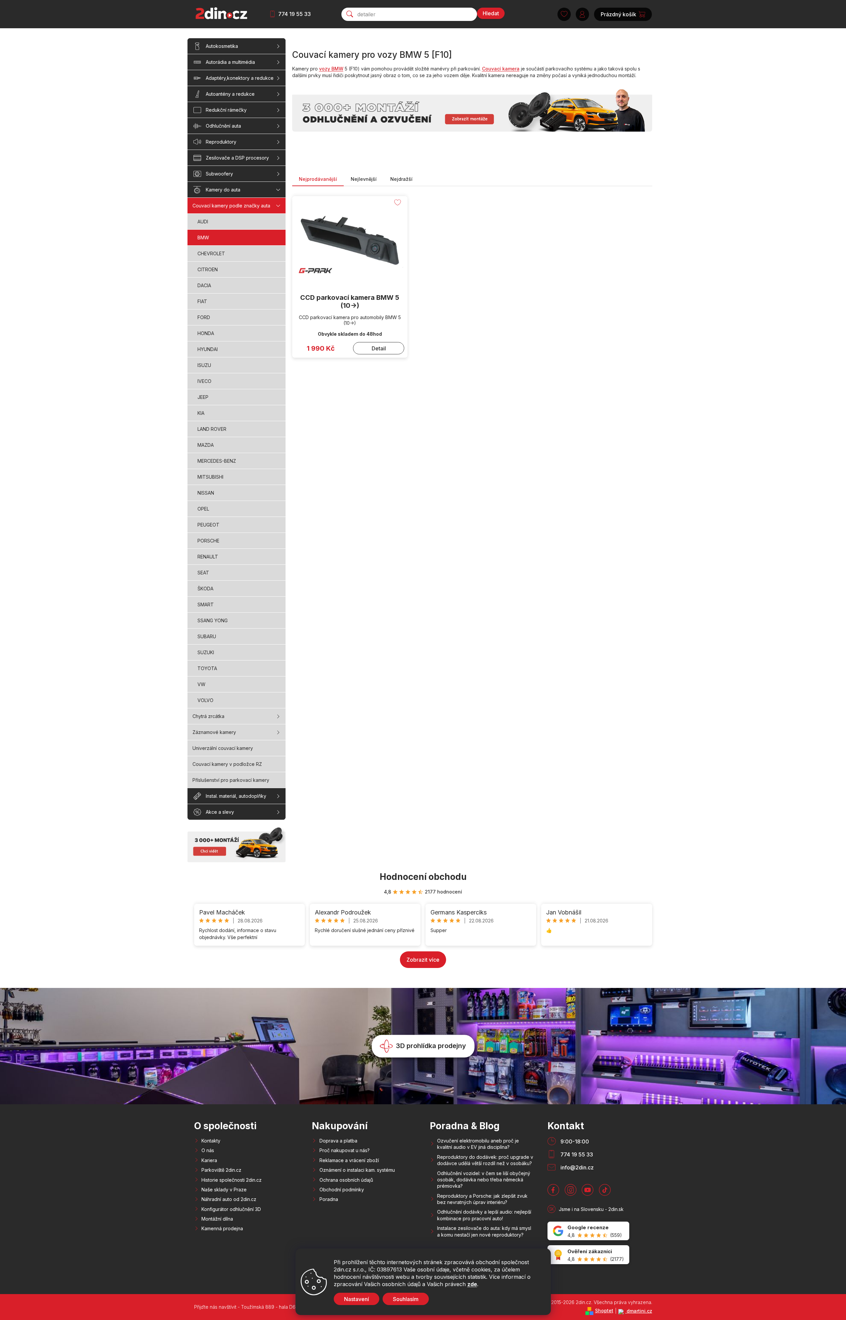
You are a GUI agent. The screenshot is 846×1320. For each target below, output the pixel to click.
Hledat (491, 13)
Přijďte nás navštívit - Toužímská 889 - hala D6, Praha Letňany (262, 1307)
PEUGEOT (208, 525)
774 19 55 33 (294, 14)
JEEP (202, 397)
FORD (203, 317)
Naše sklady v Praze (224, 1189)
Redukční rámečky (226, 110)
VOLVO (205, 700)
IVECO (204, 381)
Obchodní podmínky (341, 1189)
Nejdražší (401, 179)
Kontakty (210, 1140)
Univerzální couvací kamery (222, 748)
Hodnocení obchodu (423, 877)
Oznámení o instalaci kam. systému (357, 1170)
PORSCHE (208, 540)
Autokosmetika (222, 46)
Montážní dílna (217, 1219)
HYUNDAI (207, 349)
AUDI (202, 221)
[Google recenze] (588, 1231)
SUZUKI (205, 652)
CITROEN (207, 269)
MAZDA (205, 445)
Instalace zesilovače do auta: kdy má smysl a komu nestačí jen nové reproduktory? (484, 1231)
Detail (379, 348)
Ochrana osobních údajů (346, 1180)
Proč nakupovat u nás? (344, 1150)
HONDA (205, 333)
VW (201, 684)
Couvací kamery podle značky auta (231, 205)
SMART (205, 604)
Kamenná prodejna (222, 1228)
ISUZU (204, 365)
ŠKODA (205, 588)
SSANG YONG (212, 620)
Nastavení (356, 1299)
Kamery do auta (223, 189)
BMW (203, 237)
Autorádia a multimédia (230, 62)
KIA (200, 413)
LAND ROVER (211, 429)
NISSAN (205, 493)
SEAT (203, 572)
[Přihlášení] (582, 14)
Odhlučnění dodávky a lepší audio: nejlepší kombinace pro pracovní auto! (484, 1215)
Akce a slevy (220, 812)
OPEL (203, 509)
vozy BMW (331, 68)
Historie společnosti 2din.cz (231, 1180)
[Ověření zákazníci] (588, 1255)
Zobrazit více (423, 959)
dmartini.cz (638, 1311)
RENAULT (207, 556)
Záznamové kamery (214, 732)
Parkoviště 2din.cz (221, 1170)
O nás (207, 1150)
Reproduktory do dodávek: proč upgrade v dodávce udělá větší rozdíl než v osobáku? (485, 1160)
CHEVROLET (211, 253)
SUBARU (206, 636)
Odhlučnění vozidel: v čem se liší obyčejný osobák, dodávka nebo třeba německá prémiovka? (483, 1179)
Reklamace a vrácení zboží (349, 1160)
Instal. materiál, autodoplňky (236, 796)
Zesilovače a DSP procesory (237, 158)
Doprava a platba (338, 1140)
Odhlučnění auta (223, 126)
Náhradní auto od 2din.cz (228, 1199)
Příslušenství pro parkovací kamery (230, 780)
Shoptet (604, 1310)
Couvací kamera (501, 68)
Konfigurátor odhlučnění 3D (231, 1209)
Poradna (328, 1199)
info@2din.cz (577, 1167)
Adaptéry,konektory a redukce (240, 78)
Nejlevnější (364, 179)
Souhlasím (406, 1299)
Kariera (209, 1160)
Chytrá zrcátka (208, 716)
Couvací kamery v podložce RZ (227, 764)
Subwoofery (219, 174)
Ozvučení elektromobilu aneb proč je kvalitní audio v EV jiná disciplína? (478, 1144)
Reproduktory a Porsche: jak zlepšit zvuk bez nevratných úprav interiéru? (482, 1199)
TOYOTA (207, 668)
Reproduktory (221, 142)
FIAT (202, 301)
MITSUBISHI (210, 477)
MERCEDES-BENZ (216, 461)
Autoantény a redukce (230, 94)
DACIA (204, 285)
